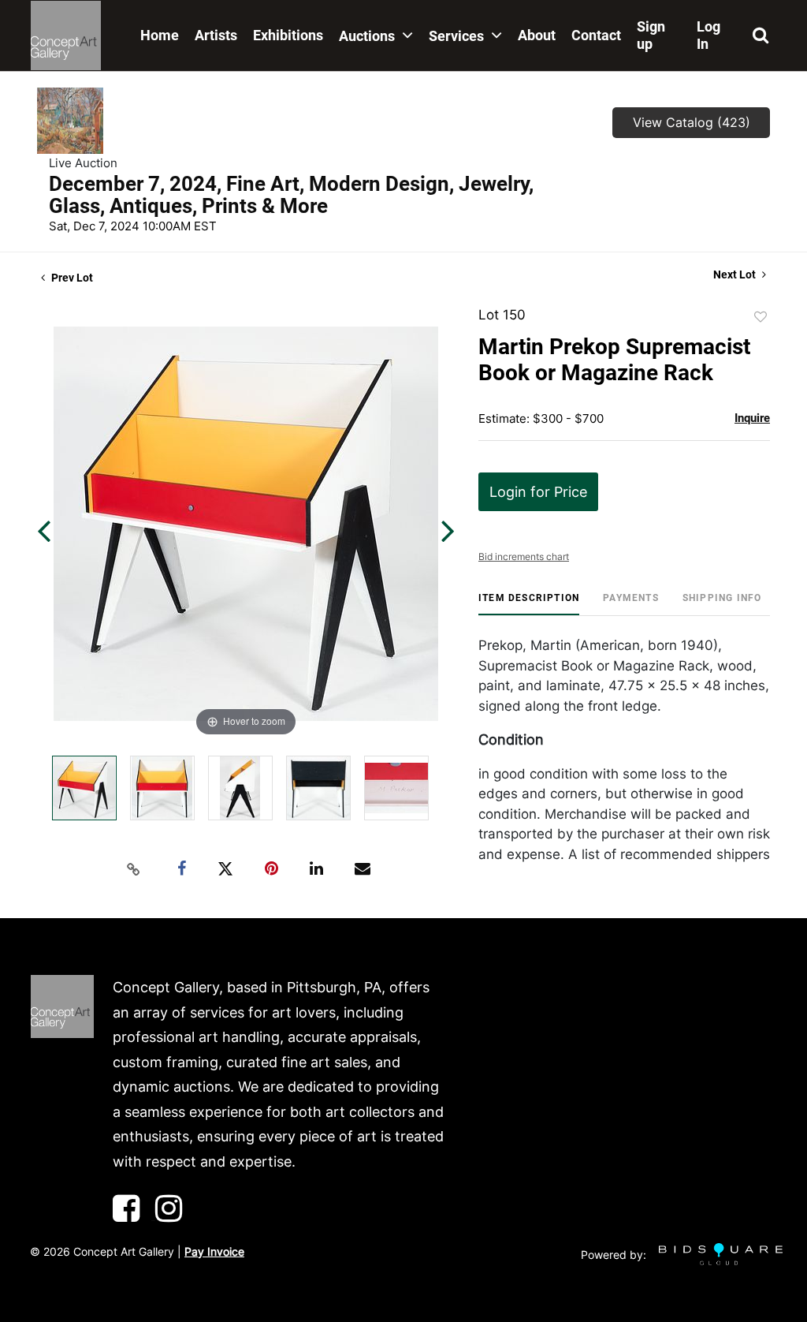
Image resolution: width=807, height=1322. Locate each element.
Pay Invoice (214, 1251)
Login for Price (538, 492)
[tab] (528, 603)
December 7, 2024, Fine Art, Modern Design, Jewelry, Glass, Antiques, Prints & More (291, 195)
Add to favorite (760, 317)
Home (159, 35)
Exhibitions (288, 35)
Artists (216, 35)
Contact (596, 35)
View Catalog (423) (691, 122)
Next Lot (735, 274)
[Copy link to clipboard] (134, 869)
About (537, 35)
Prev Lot (71, 277)
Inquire (752, 418)
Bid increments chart (523, 556)
